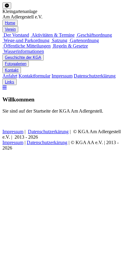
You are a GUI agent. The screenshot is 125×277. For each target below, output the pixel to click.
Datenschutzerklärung (95, 75)
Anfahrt (9, 75)
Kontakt (12, 70)
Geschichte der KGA (23, 57)
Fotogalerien (15, 63)
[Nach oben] (6, 5)
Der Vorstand (15, 35)
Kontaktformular (34, 75)
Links (9, 82)
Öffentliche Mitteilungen (26, 45)
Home (10, 23)
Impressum (62, 75)
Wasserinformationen (23, 51)
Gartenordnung (84, 40)
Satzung (59, 40)
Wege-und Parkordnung (25, 40)
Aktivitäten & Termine (52, 35)
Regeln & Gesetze (70, 45)
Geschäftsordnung (94, 35)
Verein (10, 29)
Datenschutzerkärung (48, 131)
